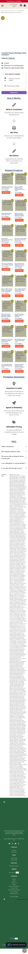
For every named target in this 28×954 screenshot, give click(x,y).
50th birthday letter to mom (16, 501)
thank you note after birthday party (17, 792)
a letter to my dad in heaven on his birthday (18, 594)
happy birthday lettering (15, 786)
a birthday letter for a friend (16, 508)
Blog (14, 881)
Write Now (14, 92)
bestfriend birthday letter (15, 720)
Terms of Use (14, 888)
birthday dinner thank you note (17, 747)
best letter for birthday (21, 708)
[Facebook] (9, 843)
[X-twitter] (18, 843)
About (14, 879)
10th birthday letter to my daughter (17, 476)
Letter (6, 10)
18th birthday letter (14, 485)
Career (14, 884)
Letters (14, 850)
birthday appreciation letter (16, 725)
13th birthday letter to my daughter (17, 477)
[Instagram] (12, 843)
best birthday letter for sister (19, 678)
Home (2, 10)
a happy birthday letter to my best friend (17, 532)
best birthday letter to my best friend (18, 680)
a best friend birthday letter (20, 506)
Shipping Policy (14, 893)
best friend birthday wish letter (16, 694)
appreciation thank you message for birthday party (17, 664)
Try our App (14, 896)
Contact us (14, 882)
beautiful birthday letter (15, 668)
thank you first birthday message (17, 791)
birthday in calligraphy (18, 766)
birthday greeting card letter (16, 760)
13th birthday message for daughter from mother (18, 480)
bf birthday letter (20, 721)
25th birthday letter (18, 492)
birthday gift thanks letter (18, 759)
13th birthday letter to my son (16, 478)
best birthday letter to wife (15, 681)
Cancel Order (14, 860)
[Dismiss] (9, 944)
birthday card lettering (18, 737)
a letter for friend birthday (19, 551)
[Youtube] (15, 843)
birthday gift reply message (20, 755)
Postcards (14, 852)
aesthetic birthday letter (19, 649)
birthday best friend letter (15, 728)
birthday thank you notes (20, 784)
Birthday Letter (13, 10)
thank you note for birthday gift (17, 794)
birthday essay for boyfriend (19, 749)
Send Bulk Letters (14, 866)
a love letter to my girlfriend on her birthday (17, 638)
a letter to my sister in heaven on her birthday (18, 622)
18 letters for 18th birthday (19, 481)
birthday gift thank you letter (16, 756)
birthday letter (15, 776)
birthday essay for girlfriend (16, 751)
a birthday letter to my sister (19, 524)
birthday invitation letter (17, 771)
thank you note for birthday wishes (17, 795)
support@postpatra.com (10, 838)
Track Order (14, 858)
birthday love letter (21, 778)
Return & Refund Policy (14, 890)
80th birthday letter (17, 504)
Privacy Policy (14, 891)
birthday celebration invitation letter (18, 739)
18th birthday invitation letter (16, 482)
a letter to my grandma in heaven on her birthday (18, 609)
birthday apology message (19, 724)
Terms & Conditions (14, 886)
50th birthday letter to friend (18, 500)
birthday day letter (18, 745)
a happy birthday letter (17, 529)
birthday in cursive (14, 767)
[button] (2, 5)
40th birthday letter (18, 494)
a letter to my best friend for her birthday (17, 582)
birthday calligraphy (16, 731)
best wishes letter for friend (16, 719)
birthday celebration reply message (17, 740)
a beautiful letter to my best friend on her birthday (18, 505)
